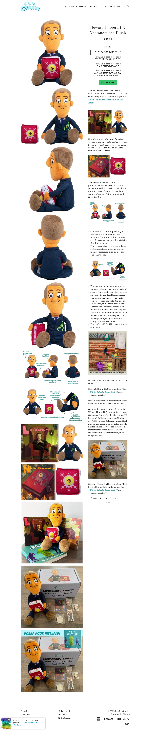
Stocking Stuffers (75, 7)
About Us (115, 7)
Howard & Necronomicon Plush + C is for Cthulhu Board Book (108, 58)
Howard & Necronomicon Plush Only (108, 52)
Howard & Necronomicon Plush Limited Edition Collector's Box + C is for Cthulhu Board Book (108, 73)
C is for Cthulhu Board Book (102, 392)
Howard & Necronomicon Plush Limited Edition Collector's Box (108, 65)
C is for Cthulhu (122, 711)
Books (93, 7)
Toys (103, 7)
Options (108, 47)
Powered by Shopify (120, 714)
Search (24, 711)
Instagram (66, 718)
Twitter (64, 714)
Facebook (65, 711)
